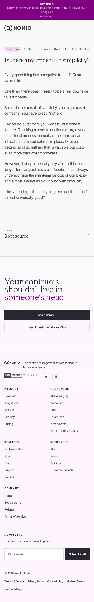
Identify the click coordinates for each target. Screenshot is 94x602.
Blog (53, 449)
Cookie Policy (55, 581)
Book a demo (47, 315)
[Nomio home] (17, 28)
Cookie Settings (13, 589)
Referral (9, 509)
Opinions (13, 49)
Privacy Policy (36, 581)
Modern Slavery (75, 581)
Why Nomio (11, 403)
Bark (53, 410)
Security (9, 417)
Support (9, 470)
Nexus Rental (58, 424)
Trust (7, 463)
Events (54, 456)
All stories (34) (59, 396)
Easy (7, 456)
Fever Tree (57, 417)
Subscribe (75, 554)
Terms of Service (15, 516)
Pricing (8, 424)
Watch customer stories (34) (47, 327)
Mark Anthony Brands (64, 430)
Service (9, 477)
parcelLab (56, 403)
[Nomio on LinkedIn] (45, 376)
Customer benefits (61, 470)
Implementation (14, 449)
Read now (47, 16)
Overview (10, 396)
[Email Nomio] (55, 376)
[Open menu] (85, 28)
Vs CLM (9, 410)
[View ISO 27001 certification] (21, 375)
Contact (9, 495)
